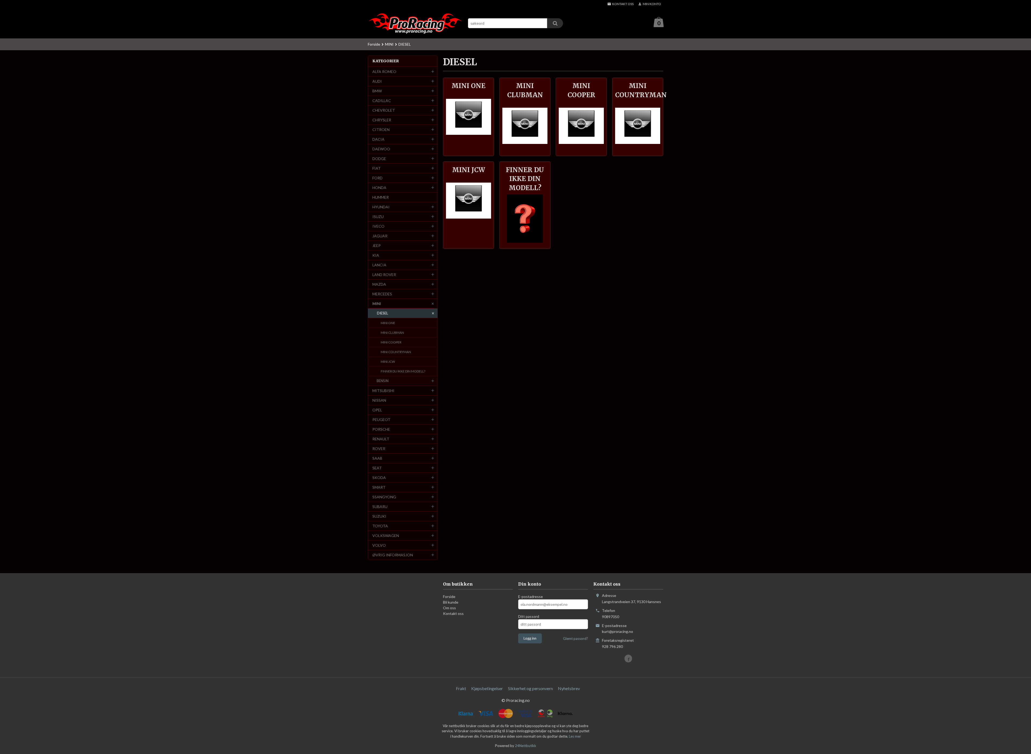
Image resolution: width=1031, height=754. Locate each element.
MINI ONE (388, 323)
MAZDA (379, 284)
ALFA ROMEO (384, 71)
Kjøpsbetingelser (487, 688)
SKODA (379, 477)
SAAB (377, 458)
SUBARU (379, 506)
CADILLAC (381, 100)
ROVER (378, 448)
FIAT (376, 168)
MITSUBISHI (383, 390)
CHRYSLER (381, 120)
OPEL (377, 410)
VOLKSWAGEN (385, 535)
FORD (377, 178)
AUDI (377, 81)
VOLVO (379, 545)
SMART (379, 487)
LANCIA (379, 265)
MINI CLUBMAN (392, 333)
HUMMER (380, 197)
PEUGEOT (381, 419)
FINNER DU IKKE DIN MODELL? (403, 371)
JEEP (376, 245)
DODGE (379, 158)
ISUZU (378, 216)
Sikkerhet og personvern (530, 688)
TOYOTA (380, 526)
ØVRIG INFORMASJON (392, 555)
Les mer (575, 736)
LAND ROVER (384, 274)
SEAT (377, 468)
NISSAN (379, 400)
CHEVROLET (383, 110)
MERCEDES (382, 294)
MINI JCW (388, 362)
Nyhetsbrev (569, 688)
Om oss (449, 608)
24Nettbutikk (525, 746)
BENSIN (383, 381)
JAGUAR (379, 236)
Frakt (461, 688)
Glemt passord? (575, 638)
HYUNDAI (381, 207)
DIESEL (382, 313)
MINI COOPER (391, 342)
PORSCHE (381, 429)
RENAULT (380, 439)
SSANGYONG (384, 497)
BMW (377, 91)
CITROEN (381, 129)
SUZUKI (379, 516)
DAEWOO (381, 149)
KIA (375, 255)
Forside (374, 44)
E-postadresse (530, 596)
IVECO (378, 226)
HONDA (379, 187)
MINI (376, 303)
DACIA (378, 139)
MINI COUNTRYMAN (396, 352)
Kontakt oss (453, 613)
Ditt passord (528, 616)
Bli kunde (450, 602)
